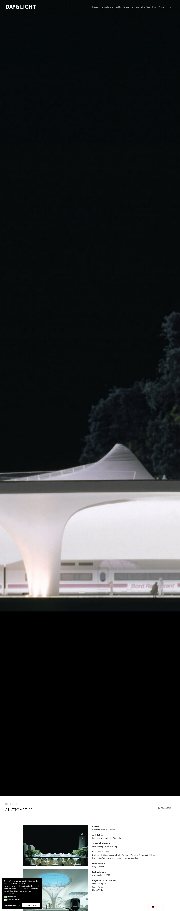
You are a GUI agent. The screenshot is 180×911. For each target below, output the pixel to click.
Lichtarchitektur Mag (141, 6)
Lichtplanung (107, 6)
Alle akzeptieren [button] (30, 905)
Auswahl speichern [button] (12, 905)
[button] (6, 897)
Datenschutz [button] (9, 893)
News (161, 6)
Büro (154, 6)
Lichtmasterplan (122, 6)
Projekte (95, 6)
